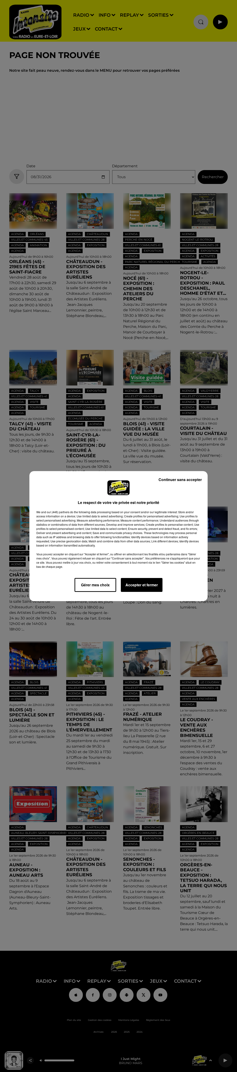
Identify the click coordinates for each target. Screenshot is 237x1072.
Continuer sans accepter (180, 479)
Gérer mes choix (95, 584)
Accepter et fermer (141, 584)
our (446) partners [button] (58, 512)
